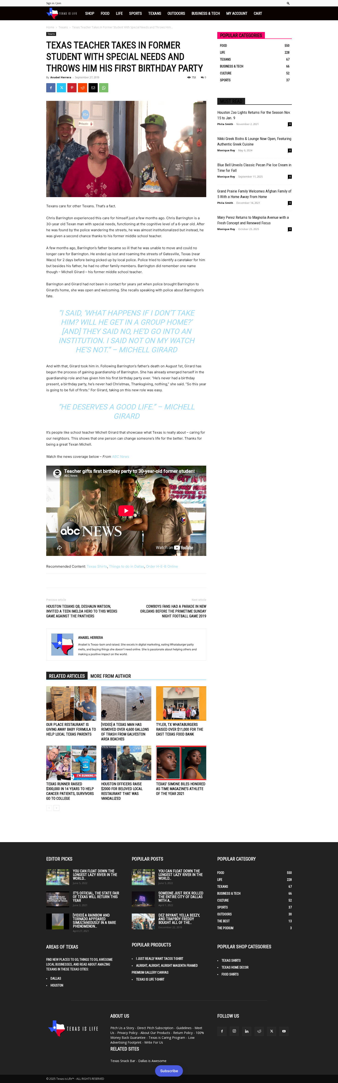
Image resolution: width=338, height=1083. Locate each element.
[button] (288, 3)
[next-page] (56, 808)
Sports (135, 13)
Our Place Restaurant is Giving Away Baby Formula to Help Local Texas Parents (71, 729)
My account (236, 13)
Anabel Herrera (60, 77)
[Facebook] (50, 87)
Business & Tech (206, 13)
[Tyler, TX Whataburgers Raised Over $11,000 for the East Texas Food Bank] (181, 703)
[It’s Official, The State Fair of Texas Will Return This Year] (57, 899)
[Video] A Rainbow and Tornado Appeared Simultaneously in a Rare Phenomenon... (94, 920)
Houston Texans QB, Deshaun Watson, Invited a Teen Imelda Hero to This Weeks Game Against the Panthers (81, 611)
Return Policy (183, 1032)
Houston (57, 985)
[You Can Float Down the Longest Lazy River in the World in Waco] (57, 877)
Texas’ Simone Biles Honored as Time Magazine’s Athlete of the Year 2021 (180, 789)
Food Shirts (230, 974)
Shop (89, 13)
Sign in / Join (53, 3)
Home (50, 27)
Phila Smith (225, 124)
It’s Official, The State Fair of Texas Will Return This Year (96, 897)
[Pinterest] (72, 87)
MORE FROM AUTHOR (110, 676)
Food (105, 13)
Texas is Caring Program (167, 1037)
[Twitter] (61, 87)
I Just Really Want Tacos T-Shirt (159, 958)
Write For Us (153, 1042)
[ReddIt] (82, 87)
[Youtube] (284, 1031)
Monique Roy (226, 150)
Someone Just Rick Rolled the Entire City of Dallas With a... (180, 897)
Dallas (56, 978)
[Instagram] (234, 1031)
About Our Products (155, 1032)
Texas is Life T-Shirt (150, 979)
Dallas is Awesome (152, 1061)
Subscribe (169, 1070)
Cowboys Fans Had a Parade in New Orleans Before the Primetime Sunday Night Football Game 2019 (173, 611)
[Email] (93, 87)
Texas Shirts (97, 566)
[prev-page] (49, 808)
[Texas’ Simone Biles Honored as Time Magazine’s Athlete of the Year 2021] (181, 763)
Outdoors (176, 13)
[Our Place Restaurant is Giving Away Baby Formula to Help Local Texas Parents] (71, 703)
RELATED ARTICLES (67, 676)
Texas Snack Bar (122, 1061)
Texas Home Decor (235, 967)
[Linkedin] (246, 1031)
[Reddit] (259, 1031)
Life (119, 13)
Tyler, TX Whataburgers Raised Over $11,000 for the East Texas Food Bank (179, 729)
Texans (154, 13)
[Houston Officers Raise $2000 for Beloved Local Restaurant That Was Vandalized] (126, 763)
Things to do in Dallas (126, 566)
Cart (258, 13)
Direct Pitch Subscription (155, 1028)
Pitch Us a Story (122, 1028)
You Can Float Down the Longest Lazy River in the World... (95, 875)
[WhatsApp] (103, 87)
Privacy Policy (127, 1032)
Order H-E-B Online (162, 566)
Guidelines (184, 1028)
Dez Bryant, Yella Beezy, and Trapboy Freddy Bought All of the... (179, 919)
